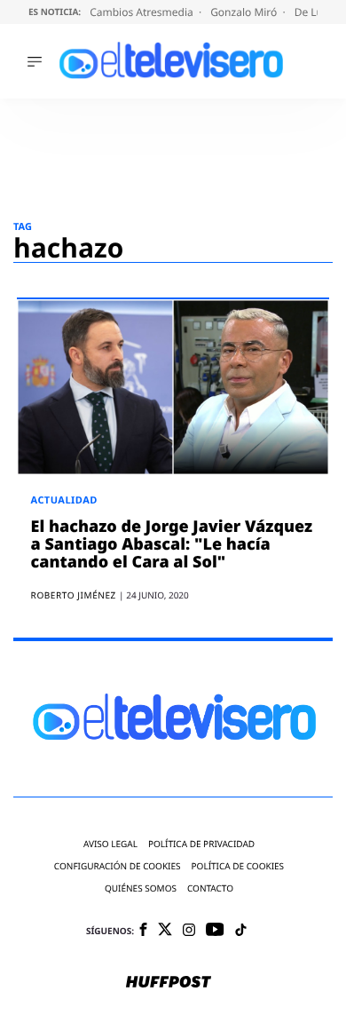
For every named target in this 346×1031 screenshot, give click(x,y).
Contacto (210, 888)
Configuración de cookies (117, 866)
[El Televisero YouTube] (215, 930)
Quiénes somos (141, 888)
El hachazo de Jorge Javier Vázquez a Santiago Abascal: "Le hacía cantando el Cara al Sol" (172, 544)
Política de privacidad (201, 844)
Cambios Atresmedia (143, 12)
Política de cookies (238, 866)
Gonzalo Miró (244, 12)
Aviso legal (110, 844)
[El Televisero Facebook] (143, 931)
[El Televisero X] (165, 931)
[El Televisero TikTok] (241, 931)
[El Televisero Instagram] (189, 931)
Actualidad (64, 500)
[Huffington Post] (168, 983)
